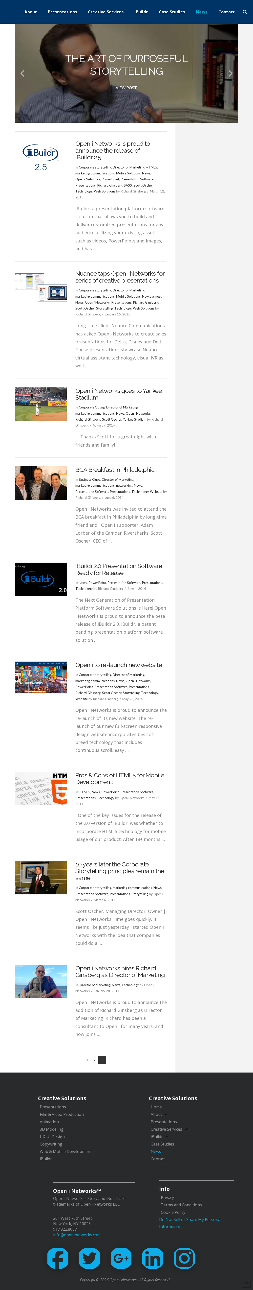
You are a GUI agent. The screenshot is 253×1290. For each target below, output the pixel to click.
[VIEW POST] (41, 157)
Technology (83, 191)
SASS (128, 185)
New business (152, 296)
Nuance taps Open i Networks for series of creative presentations (119, 277)
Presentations (85, 185)
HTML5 (151, 167)
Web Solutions (104, 191)
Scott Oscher (143, 185)
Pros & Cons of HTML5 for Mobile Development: (119, 778)
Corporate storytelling (95, 167)
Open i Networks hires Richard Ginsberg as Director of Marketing (120, 971)
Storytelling (104, 308)
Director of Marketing (128, 167)
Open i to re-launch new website (118, 665)
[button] (245, 12)
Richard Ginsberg (109, 185)
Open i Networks (87, 179)
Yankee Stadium (134, 419)
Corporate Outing (92, 407)
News (146, 173)
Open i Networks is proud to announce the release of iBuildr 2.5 (112, 150)
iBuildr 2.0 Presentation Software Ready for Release (118, 569)
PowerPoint (110, 179)
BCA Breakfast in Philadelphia (114, 469)
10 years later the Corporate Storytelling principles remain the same (119, 871)
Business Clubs (89, 479)
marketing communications (95, 173)
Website (156, 492)
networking (124, 485)
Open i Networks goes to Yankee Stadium (118, 394)
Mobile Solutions (128, 173)
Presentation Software (137, 179)
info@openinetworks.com (77, 1235)
